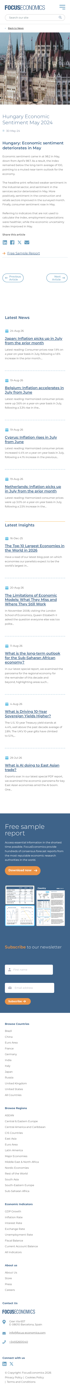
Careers (10, 1289)
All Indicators (13, 1252)
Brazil (8, 1031)
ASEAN (9, 1115)
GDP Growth (13, 1211)
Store (8, 1278)
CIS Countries (14, 1132)
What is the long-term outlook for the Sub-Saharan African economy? (32, 657)
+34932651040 (18, 1341)
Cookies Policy (34, 1377)
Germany (11, 1054)
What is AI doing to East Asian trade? (32, 767)
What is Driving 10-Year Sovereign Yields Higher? (28, 713)
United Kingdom (16, 1083)
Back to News (16, 28)
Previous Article (15, 278)
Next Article (56, 278)
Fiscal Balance (14, 1240)
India (8, 1060)
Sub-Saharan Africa (17, 1191)
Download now (20, 870)
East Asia (10, 1138)
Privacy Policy (13, 1377)
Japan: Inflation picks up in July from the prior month (33, 340)
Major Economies (16, 1156)
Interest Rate (13, 1223)
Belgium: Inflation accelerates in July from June (34, 390)
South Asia (12, 1179)
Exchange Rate (15, 1229)
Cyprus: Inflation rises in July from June (31, 439)
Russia (9, 1077)
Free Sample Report (23, 253)
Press (8, 1284)
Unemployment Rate (19, 1234)
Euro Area (11, 1042)
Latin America (14, 1150)
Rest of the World (16, 1173)
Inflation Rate (14, 1217)
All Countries (13, 1095)
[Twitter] (11, 1364)
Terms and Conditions (21, 1381)
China (9, 1036)
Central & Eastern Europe (21, 1121)
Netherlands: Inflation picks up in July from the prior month (33, 489)
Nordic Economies (17, 1167)
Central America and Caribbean (25, 1127)
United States (14, 1089)
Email (9, 980)
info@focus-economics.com (27, 1332)
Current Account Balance (21, 1246)
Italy (7, 1065)
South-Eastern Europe (19, 1185)
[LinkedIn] (4, 1364)
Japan (9, 1071)
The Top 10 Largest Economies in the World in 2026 (34, 548)
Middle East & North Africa (22, 1161)
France (9, 1048)
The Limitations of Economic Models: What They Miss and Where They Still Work (31, 599)
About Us (11, 1272)
